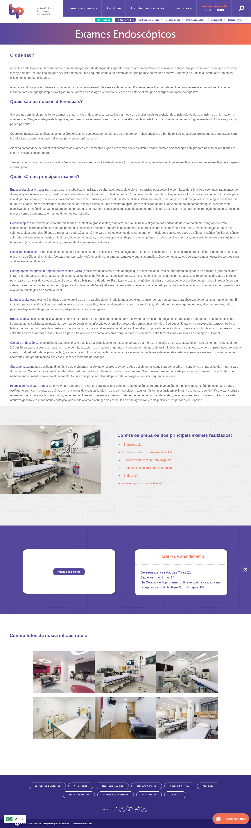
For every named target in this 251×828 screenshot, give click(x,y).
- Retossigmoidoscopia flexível (142, 483)
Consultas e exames (81, 8)
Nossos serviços (236, 19)
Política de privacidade (115, 794)
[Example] (129, 809)
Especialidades (172, 19)
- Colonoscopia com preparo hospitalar (147, 460)
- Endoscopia (130, 475)
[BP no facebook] (122, 809)
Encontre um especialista (147, 8)
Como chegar (183, 8)
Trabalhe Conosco (146, 786)
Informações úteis (195, 19)
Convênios (114, 8)
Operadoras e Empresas (47, 786)
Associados (209, 786)
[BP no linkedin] (144, 809)
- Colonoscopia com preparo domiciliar (147, 452)
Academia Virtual (179, 786)
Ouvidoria (175, 794)
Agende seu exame (69, 571)
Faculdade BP (103, 19)
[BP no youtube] (137, 809)
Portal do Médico (125, 19)
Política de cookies (79, 794)
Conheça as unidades (149, 19)
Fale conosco (149, 794)
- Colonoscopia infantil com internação (147, 467)
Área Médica (80, 786)
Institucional (216, 19)
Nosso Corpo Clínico (112, 786)
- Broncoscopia (131, 444)
